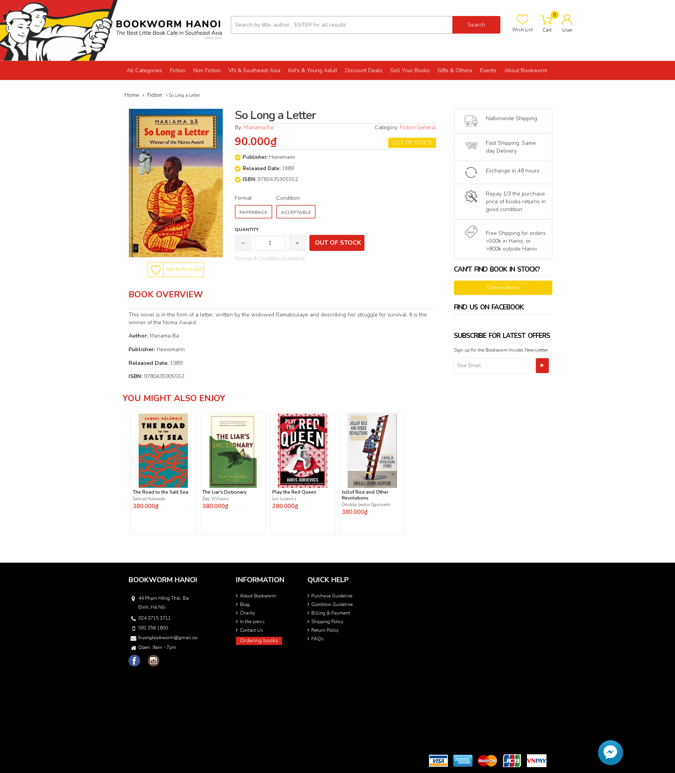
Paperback (253, 212)
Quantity (247, 229)
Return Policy (325, 630)
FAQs (317, 639)
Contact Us (251, 630)
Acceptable (296, 212)
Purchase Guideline (331, 596)
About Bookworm (258, 596)
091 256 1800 (153, 628)
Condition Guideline (332, 604)
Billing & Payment (330, 613)
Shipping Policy (327, 621)
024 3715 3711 (154, 618)
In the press (252, 621)
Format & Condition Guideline (270, 258)
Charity (247, 613)
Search (476, 24)
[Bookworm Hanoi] (112, 30)
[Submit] (542, 365)
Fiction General (418, 127)
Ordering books (259, 640)
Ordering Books (503, 287)
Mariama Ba (258, 127)
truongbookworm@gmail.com (167, 637)
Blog (245, 604)
